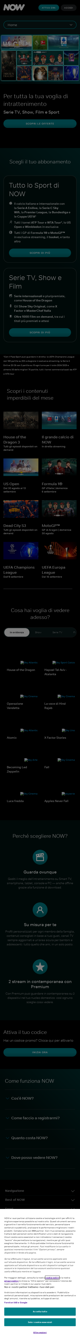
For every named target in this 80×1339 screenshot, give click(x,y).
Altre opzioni (40, 1332)
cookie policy (52, 1277)
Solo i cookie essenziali (40, 1322)
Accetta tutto (40, 1311)
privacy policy (11, 1280)
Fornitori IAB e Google (15, 1302)
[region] (40, 1274)
